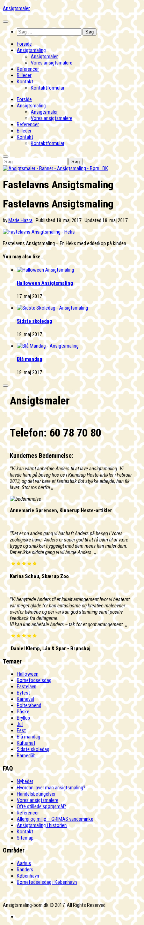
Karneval (25, 699)
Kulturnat (26, 743)
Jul (20, 724)
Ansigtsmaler (16, 8)
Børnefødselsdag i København (47, 882)
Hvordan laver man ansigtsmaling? (51, 787)
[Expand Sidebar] (5, 386)
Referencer (28, 69)
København (28, 876)
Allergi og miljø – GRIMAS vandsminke (55, 819)
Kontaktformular (47, 88)
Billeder (24, 75)
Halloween (27, 674)
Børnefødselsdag (34, 680)
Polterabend (29, 705)
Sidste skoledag (34, 321)
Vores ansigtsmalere (51, 63)
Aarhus (24, 863)
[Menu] (5, 22)
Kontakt (25, 81)
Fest (21, 730)
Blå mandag (29, 359)
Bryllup (23, 718)
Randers (25, 869)
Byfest (23, 693)
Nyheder (25, 781)
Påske (23, 711)
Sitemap (25, 838)
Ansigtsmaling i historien (42, 825)
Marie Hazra (20, 220)
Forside (24, 44)
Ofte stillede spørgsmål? (41, 806)
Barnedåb (26, 755)
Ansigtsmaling (31, 50)
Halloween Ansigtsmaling (45, 283)
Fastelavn (26, 686)
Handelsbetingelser (36, 794)
